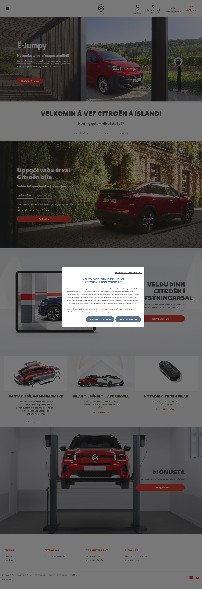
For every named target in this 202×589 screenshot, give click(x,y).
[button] (128, 272)
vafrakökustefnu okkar (74, 312)
